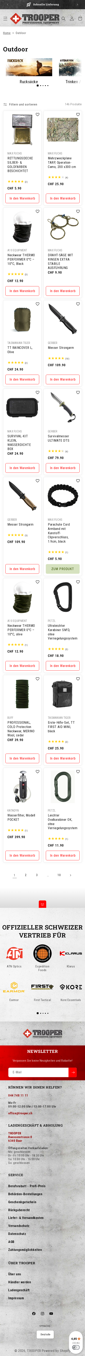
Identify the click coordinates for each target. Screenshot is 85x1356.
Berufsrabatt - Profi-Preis (27, 1186)
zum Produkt (62, 569)
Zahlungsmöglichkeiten (25, 1250)
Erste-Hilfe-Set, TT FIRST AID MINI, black (61, 727)
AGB (11, 1242)
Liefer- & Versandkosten (26, 1218)
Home (7, 33)
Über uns (14, 1274)
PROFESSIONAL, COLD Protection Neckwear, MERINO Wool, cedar (21, 729)
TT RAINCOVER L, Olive (20, 350)
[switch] (76, 1347)
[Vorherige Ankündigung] (7, 4)
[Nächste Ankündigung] (77, 4)
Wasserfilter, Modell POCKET (21, 817)
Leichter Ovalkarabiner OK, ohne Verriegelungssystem (62, 821)
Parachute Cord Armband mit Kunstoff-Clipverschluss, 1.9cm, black (59, 533)
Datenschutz (17, 1234)
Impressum (16, 1298)
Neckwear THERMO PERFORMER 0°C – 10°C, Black (21, 259)
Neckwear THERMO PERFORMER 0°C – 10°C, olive (21, 630)
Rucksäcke (29, 81)
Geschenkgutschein (22, 1202)
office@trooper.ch (20, 1113)
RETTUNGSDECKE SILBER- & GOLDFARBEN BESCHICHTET (20, 164)
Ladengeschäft (19, 1290)
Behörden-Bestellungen (25, 1194)
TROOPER (34, 1351)
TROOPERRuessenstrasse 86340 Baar (20, 1137)
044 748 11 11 (18, 1095)
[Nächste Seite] (70, 875)
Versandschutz (19, 1226)
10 (59, 875)
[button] (5, 18)
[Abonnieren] (72, 1072)
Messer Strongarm (61, 348)
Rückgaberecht (19, 1210)
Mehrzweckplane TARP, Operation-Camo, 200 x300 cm (62, 162)
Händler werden (19, 1282)
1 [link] (14, 875)
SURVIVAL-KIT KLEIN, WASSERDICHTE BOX (19, 442)
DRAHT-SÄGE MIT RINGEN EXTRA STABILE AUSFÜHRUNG (60, 261)
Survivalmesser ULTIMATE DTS (58, 438)
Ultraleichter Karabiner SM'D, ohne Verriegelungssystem (62, 632)
